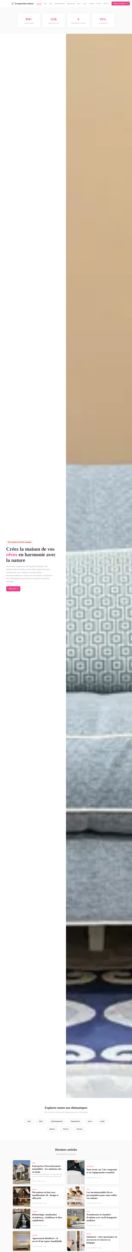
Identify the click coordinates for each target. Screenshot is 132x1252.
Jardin (85, 3)
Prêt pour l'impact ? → (120, 3)
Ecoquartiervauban (22, 3)
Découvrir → (13, 589)
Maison (91, 3)
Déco (50, 3)
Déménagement (60, 3)
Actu (45, 3)
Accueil (39, 3)
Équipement (71, 3)
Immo (78, 3)
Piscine (98, 3)
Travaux (105, 3)
